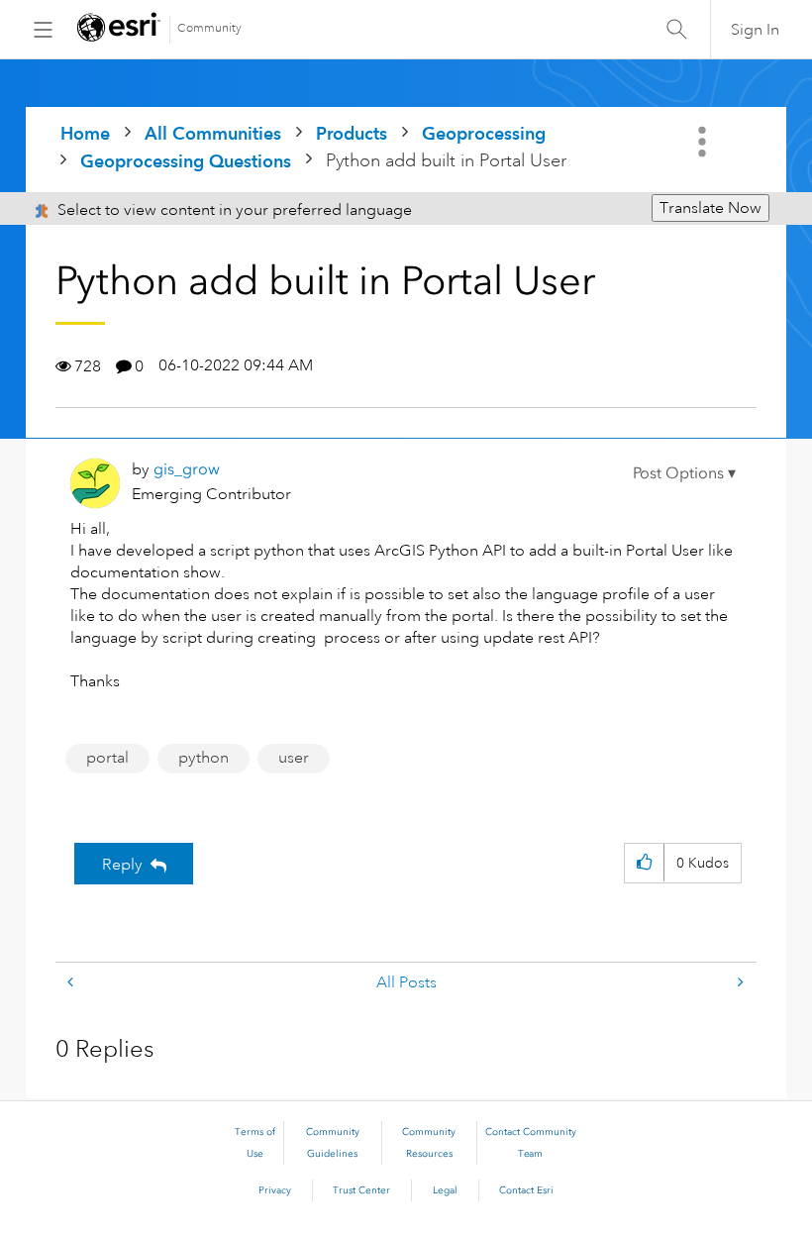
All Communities (213, 133)
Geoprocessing (484, 133)
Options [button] (704, 141)
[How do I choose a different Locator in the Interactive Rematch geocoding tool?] (739, 983)
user (293, 758)
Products (351, 133)
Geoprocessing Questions (185, 161)
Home (85, 133)
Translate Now (710, 208)
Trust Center (361, 1190)
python (203, 758)
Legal (445, 1190)
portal (107, 758)
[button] (684, 473)
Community (209, 28)
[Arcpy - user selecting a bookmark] (72, 983)
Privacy (274, 1190)
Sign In (755, 30)
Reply (122, 865)
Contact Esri (526, 1190)
